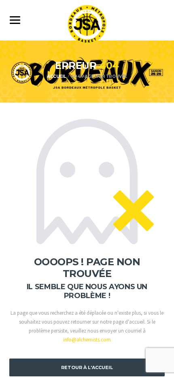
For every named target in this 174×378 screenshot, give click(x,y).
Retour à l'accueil (87, 367)
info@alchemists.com (87, 339)
